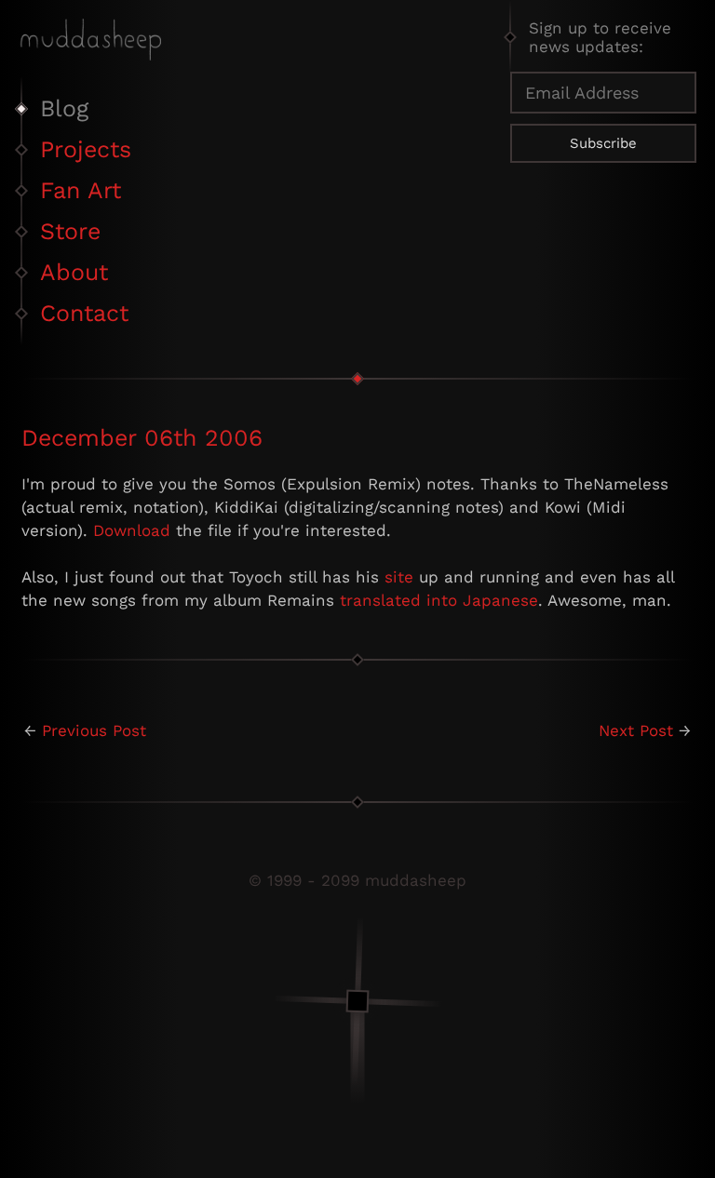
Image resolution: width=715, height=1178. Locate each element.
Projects (85, 149)
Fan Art (80, 190)
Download (131, 530)
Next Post (636, 730)
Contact (84, 313)
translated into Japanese (439, 600)
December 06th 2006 (142, 437)
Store (70, 231)
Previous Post (94, 730)
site (398, 577)
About (74, 272)
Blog (64, 108)
